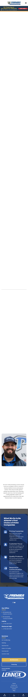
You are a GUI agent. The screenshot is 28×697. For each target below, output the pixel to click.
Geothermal (5, 645)
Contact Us (14, 685)
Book (4, 695)
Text (23, 695)
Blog (14, 690)
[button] (26, 3)
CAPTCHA (14, 273)
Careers (14, 689)
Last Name (5, 218)
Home (14, 683)
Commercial (5, 651)
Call (14, 695)
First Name (5, 211)
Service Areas (14, 687)
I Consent (6, 258)
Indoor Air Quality (6, 648)
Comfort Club (5, 654)
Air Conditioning (6, 640)
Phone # (5, 232)
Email (4, 225)
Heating (4, 643)
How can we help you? (8, 246)
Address (5, 239)
